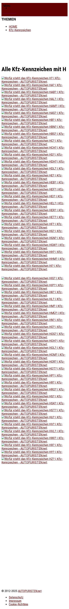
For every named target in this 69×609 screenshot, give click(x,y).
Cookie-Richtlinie (18, 604)
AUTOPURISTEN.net (30, 591)
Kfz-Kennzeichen (18, 8)
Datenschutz (16, 597)
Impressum (15, 601)
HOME (13, 26)
